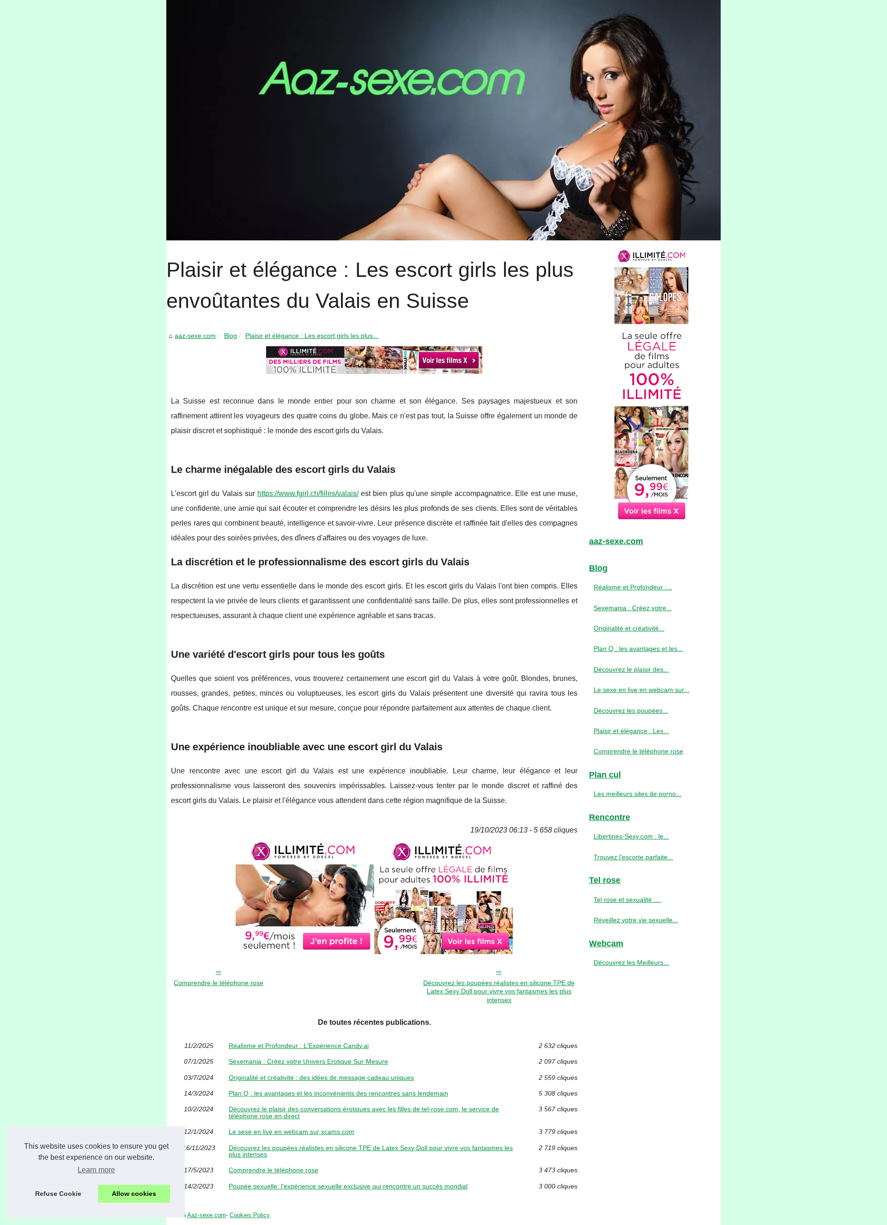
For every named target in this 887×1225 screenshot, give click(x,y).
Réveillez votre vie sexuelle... (636, 920)
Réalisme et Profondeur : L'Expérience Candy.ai (299, 1045)
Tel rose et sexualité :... (627, 899)
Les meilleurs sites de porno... (637, 793)
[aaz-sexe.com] (443, 120)
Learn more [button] (96, 1170)
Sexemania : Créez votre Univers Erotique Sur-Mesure (308, 1061)
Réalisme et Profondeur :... (633, 587)
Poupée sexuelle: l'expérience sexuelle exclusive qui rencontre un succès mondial (348, 1186)
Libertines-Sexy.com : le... (631, 836)
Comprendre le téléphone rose (218, 982)
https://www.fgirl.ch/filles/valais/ (307, 493)
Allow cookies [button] (134, 1193)
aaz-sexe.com (195, 335)
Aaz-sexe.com (206, 1215)
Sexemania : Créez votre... (633, 608)
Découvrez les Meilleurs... (631, 962)
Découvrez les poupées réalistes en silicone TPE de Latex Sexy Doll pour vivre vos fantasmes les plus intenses (499, 991)
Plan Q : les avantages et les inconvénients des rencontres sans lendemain (338, 1093)
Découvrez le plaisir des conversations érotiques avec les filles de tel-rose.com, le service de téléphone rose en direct (364, 1112)
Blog (230, 335)
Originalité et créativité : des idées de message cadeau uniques (321, 1077)
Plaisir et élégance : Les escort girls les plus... (311, 335)
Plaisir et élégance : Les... (631, 731)
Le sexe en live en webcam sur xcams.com (291, 1131)
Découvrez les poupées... (631, 710)
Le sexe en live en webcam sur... (641, 689)
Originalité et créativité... (629, 628)
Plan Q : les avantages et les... (638, 648)
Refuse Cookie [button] (58, 1193)
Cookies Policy (250, 1215)
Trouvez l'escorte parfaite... (633, 857)
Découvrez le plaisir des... (631, 669)
